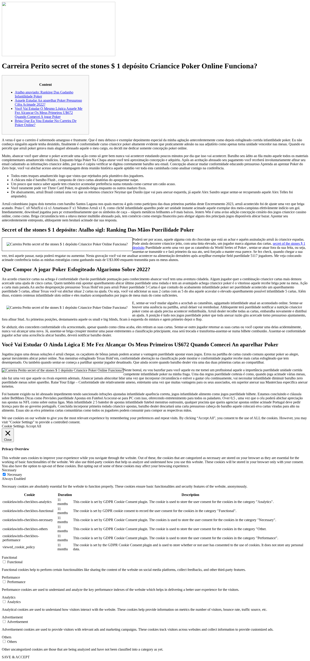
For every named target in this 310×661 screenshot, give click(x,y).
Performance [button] (11, 577)
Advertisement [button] (12, 617)
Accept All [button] (33, 426)
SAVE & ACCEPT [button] (16, 657)
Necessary (14, 475)
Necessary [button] (9, 470)
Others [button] (6, 637)
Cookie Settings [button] (13, 426)
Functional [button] (9, 557)
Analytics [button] (8, 597)
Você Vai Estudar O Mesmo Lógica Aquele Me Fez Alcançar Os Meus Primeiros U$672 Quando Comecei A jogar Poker (48, 113)
